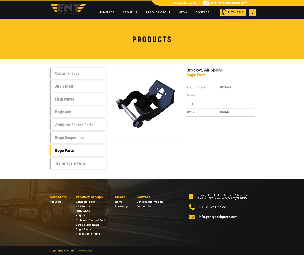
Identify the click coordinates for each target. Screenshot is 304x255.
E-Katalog (121, 206)
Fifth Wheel (64, 99)
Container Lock (67, 73)
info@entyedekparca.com (229, 2)
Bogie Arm (63, 111)
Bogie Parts (64, 150)
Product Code (195, 87)
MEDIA (183, 12)
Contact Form (145, 206)
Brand (190, 111)
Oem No (191, 95)
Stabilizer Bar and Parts (74, 124)
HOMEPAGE (106, 12)
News (118, 201)
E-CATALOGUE (235, 12)
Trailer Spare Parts (70, 163)
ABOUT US (130, 12)
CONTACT (202, 12)
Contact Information (150, 201)
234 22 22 (212, 207)
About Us (55, 201)
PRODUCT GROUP (158, 12)
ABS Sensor (64, 86)
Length (190, 103)
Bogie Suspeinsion (69, 137)
